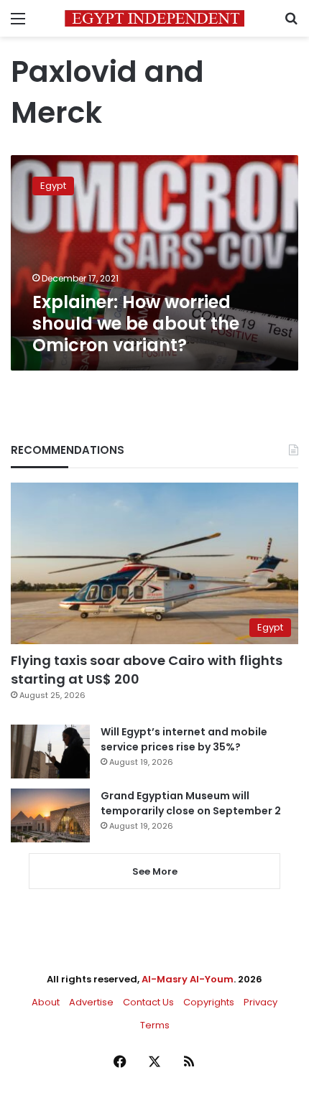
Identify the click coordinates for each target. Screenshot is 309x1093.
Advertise (91, 1002)
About (46, 1002)
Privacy (260, 1002)
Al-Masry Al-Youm (188, 979)
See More (154, 871)
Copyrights (208, 1002)
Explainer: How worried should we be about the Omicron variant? (135, 323)
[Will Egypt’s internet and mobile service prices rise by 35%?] (50, 751)
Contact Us (148, 1002)
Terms (155, 1025)
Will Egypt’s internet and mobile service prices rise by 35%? (184, 739)
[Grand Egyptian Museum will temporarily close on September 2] (50, 815)
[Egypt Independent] (154, 18)
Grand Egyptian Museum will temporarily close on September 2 (191, 803)
